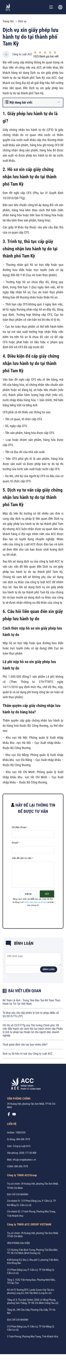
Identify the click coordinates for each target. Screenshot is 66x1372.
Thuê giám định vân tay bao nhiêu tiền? (25, 1044)
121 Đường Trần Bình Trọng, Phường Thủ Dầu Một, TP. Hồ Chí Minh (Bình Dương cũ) (32, 1251)
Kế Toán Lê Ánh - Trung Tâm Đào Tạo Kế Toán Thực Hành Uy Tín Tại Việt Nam (31, 1002)
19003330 (20, 1132)
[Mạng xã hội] (9, 1115)
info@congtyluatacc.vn (24, 1159)
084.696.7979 (23, 1139)
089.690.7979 (21, 1166)
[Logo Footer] (24, 1084)
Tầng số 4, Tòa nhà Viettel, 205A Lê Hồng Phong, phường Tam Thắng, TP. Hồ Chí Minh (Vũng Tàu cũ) (32, 1301)
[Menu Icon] (51, 7)
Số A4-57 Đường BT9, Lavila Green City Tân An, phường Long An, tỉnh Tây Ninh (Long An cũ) (30, 1291)
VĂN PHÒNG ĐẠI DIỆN (18, 1243)
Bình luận (49, 969)
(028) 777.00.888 (27, 1152)
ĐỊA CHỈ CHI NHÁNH (17, 1194)
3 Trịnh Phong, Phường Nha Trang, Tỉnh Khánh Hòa (32, 1336)
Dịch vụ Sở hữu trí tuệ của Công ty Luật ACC (27, 1053)
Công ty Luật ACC (22, 54)
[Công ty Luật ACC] (8, 7)
